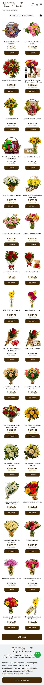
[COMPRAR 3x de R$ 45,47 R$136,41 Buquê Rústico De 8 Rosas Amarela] (32, 413)
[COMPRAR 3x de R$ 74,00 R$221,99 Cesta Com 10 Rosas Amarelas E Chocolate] (32, 183)
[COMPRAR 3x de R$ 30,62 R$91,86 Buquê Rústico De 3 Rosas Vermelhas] (11, 260)
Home (3, 10)
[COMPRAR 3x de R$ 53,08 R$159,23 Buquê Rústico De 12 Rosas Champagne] (11, 528)
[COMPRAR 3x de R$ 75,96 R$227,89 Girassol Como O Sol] (11, 107)
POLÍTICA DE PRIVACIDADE (23, 657)
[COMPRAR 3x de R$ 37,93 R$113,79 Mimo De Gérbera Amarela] (11, 298)
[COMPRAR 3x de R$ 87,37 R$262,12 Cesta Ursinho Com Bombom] (32, 107)
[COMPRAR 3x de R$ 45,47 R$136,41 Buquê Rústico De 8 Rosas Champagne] (32, 452)
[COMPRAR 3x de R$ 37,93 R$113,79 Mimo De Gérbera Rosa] (32, 298)
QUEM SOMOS (7, 657)
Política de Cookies (21, 674)
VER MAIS (22, 637)
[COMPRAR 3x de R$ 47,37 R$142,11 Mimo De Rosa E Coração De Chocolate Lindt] (11, 337)
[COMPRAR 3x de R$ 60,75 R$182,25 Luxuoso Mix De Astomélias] (32, 222)
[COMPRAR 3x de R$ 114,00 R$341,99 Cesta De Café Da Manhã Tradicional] (11, 30)
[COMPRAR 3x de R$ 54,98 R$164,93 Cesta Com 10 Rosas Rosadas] (11, 222)
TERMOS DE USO (9, 655)
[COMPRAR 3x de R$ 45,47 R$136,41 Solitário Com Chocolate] (32, 337)
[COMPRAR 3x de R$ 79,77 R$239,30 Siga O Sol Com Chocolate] (32, 145)
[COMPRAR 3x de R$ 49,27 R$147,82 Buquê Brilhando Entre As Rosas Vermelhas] (11, 413)
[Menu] (41, 4)
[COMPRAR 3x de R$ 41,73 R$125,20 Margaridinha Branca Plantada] (11, 183)
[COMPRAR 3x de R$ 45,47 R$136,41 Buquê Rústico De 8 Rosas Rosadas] (32, 30)
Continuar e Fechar (22, 680)
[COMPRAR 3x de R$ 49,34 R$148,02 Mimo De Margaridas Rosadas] (11, 567)
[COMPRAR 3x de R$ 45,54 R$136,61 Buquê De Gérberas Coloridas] (32, 490)
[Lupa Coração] (22, 650)
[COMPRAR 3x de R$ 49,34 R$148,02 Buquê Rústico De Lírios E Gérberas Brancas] (11, 490)
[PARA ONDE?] (33, 4)
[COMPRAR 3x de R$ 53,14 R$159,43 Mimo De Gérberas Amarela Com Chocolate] (32, 605)
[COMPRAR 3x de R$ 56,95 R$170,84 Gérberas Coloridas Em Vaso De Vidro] (11, 605)
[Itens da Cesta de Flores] (37, 4)
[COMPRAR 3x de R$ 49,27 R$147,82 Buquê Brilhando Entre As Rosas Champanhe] (11, 375)
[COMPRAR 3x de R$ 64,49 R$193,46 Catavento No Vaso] (32, 528)
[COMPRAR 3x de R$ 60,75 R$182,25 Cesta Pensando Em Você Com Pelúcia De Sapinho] (11, 145)
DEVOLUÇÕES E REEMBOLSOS (26, 655)
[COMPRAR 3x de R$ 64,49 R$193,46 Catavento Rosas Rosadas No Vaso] (32, 567)
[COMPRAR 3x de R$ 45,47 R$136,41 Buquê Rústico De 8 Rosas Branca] (11, 452)
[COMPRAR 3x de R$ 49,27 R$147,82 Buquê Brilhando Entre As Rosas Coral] (32, 375)
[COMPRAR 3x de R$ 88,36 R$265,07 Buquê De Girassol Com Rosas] (11, 68)
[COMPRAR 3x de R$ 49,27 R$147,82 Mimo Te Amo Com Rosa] (32, 260)
